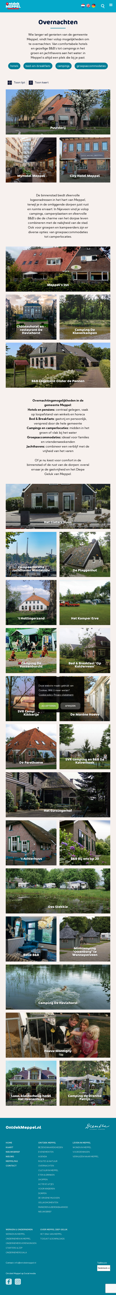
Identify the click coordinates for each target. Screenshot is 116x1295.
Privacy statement (64, 694)
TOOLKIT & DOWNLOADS (52, 1238)
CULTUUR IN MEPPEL (48, 1170)
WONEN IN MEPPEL (82, 1147)
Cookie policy (46, 694)
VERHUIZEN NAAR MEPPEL (86, 1156)
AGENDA (42, 1156)
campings (63, 66)
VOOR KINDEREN (46, 1188)
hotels (14, 66)
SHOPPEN (43, 1179)
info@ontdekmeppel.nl (25, 1263)
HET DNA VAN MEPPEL (51, 1234)
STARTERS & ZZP (14, 1248)
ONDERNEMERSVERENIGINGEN (21, 1243)
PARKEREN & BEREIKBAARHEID (53, 1207)
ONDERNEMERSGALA (16, 1252)
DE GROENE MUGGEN (49, 1198)
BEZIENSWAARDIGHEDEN (50, 1147)
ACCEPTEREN (49, 706)
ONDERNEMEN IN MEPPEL (18, 1238)
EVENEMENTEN (45, 1152)
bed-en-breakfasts (38, 66)
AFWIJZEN (70, 706)
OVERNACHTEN (46, 1165)
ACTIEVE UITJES (46, 1184)
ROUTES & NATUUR (47, 1161)
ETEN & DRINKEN (46, 1175)
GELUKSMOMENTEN (48, 1202)
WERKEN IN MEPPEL (15, 1234)
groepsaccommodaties (91, 66)
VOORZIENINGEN (81, 1152)
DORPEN (42, 1193)
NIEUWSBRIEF (45, 1211)
